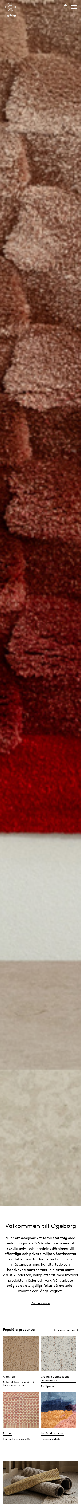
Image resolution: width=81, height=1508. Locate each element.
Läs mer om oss (40, 1303)
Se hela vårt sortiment (66, 1329)
